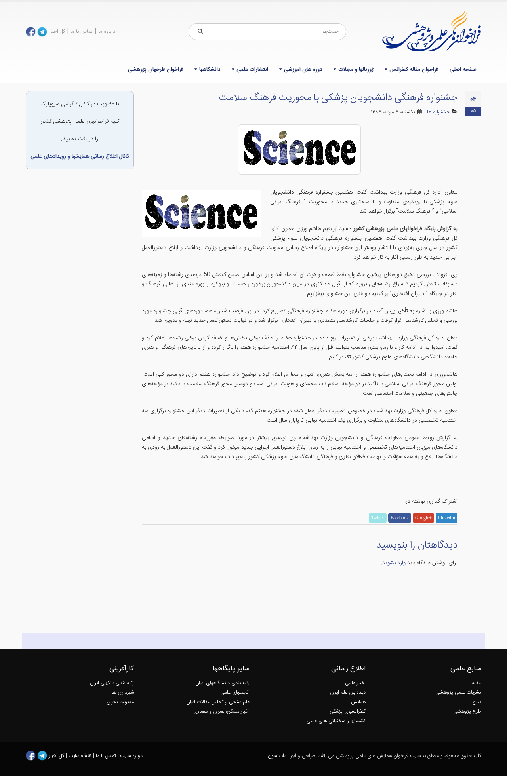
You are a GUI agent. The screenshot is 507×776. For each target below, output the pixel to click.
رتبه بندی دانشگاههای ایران (222, 683)
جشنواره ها (438, 112)
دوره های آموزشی (303, 69)
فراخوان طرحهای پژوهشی (155, 69)
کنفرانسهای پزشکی (348, 712)
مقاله (476, 683)
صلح (477, 702)
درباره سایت (131, 756)
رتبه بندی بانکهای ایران (112, 683)
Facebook (400, 518)
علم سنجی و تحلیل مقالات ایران (218, 702)
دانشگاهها (210, 69)
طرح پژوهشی (467, 712)
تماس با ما (82, 31)
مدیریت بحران (120, 702)
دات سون (277, 756)
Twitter (377, 518)
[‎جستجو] (199, 32)
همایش (358, 702)
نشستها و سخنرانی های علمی (336, 721)
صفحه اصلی (463, 69)
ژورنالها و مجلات (356, 69)
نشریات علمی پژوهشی (458, 693)
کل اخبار (57, 31)
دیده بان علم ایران (348, 693)
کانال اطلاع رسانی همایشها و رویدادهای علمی (79, 156)
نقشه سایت (81, 756)
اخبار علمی (355, 683)
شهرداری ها (123, 693)
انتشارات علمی (252, 69)
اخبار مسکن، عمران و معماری (221, 712)
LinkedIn (446, 518)
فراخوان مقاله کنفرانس (413, 69)
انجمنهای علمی (235, 693)
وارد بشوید (394, 563)
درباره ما (107, 31)
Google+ (423, 518)
